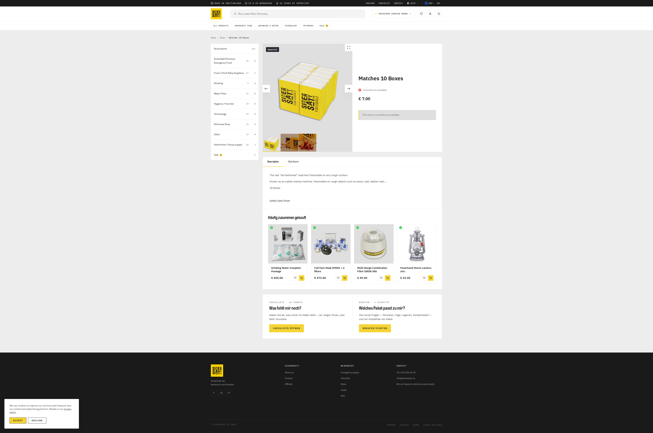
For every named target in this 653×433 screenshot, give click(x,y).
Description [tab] (273, 161)
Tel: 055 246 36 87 (406, 372)
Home (213, 37)
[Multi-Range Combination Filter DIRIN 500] (374, 244)
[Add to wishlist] (295, 278)
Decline (37, 420)
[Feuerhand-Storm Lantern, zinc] (417, 244)
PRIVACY (404, 425)
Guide (344, 390)
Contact (398, 3)
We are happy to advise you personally (415, 384)
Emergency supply (350, 372)
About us (289, 372)
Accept (18, 420)
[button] (301, 278)
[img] (271, 227)
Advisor (370, 3)
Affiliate (288, 384)
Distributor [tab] (293, 161)
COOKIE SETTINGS (432, 425)
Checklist (384, 3)
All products (221, 25)
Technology (291, 25)
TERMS (416, 425)
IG (221, 392)
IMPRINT (391, 425)
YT (229, 392)
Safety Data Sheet (280, 200)
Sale (322, 25)
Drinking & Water (268, 25)
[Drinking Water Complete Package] (287, 244)
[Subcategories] (255, 61)
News (343, 384)
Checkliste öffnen (286, 328)
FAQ (343, 395)
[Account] (430, 13)
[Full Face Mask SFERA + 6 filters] (330, 244)
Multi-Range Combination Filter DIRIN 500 (372, 269)
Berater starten (375, 328)
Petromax (308, 25)
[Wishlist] (421, 13)
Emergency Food (243, 25)
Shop (222, 37)
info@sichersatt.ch (406, 378)
